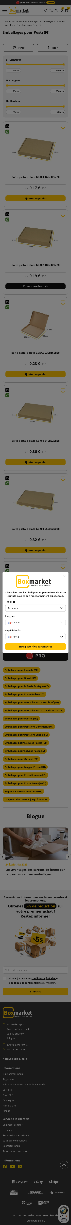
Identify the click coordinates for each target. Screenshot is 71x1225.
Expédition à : (13, 630)
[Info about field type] (14, 601)
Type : (9, 601)
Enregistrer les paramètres (35, 646)
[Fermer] (64, 576)
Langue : (10, 616)
